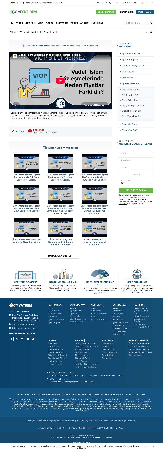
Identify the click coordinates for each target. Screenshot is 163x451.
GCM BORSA (119, 305)
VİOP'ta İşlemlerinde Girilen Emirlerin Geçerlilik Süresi (26, 240)
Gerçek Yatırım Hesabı (138, 346)
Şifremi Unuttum (136, 355)
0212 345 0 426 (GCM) (23, 324)
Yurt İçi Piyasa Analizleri (85, 343)
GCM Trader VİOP (130, 95)
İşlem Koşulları (54, 322)
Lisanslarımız (107, 343)
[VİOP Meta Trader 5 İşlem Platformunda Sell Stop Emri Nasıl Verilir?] (26, 163)
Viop (93, 308)
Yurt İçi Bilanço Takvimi (85, 367)
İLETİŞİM (138, 305)
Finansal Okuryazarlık (133, 65)
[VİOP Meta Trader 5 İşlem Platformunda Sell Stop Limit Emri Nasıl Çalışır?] (26, 194)
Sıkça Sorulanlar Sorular (141, 320)
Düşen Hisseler (119, 325)
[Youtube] (22, 339)
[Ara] (151, 23)
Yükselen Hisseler (120, 328)
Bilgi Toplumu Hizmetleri (63, 420)
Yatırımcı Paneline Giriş (139, 349)
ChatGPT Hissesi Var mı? (60, 375)
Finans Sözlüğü (129, 130)
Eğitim (13, 32)
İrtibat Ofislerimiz (142, 316)
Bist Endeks (118, 319)
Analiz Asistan (81, 361)
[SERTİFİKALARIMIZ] (137, 274)
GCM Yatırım (56, 438)
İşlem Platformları (56, 319)
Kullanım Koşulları (84, 420)
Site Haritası (139, 324)
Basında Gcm (108, 349)
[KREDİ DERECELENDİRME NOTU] (100, 274)
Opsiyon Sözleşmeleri (75, 315)
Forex (50, 308)
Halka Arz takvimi (120, 331)
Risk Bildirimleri (117, 420)
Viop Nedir (96, 311)
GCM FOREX (54, 305)
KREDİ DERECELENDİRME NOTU (100, 283)
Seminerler (127, 77)
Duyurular (106, 358)
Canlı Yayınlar (128, 71)
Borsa (115, 308)
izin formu (123, 203)
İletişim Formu (140, 308)
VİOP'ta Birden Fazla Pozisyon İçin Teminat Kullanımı (94, 242)
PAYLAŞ (19, 131)
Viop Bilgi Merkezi (48, 32)
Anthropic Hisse (71, 382)
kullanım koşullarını (127, 199)
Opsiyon (73, 308)
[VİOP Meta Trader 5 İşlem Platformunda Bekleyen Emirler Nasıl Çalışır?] (94, 163)
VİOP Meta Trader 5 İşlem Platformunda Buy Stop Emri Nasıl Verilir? (60, 177)
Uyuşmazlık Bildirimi (143, 327)
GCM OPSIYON (77, 305)
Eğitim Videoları (130, 83)
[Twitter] (17, 339)
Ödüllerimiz (107, 346)
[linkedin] (28, 339)
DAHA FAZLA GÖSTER (59, 255)
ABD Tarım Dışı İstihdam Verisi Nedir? (106, 375)
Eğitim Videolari (28, 32)
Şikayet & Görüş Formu (141, 312)
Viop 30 (94, 317)
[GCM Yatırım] (23, 13)
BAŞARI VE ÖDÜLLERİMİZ (63, 282)
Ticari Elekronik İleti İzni (89, 428)
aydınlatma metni (141, 201)
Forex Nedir (53, 311)
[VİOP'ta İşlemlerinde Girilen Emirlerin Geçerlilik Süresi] (26, 227)
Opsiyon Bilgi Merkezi (133, 105)
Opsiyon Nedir (76, 311)
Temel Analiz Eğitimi (57, 358)
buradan (144, 446)
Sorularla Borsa (129, 124)
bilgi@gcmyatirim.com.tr (24, 328)
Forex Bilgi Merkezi (131, 100)
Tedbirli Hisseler (119, 334)
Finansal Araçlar (82, 355)
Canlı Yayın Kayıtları (131, 116)
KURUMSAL (108, 340)
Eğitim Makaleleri (131, 53)
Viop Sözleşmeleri (99, 314)
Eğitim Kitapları (130, 59)
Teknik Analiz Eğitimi (57, 355)
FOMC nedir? (80, 375)
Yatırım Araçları (55, 314)
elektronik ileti (133, 197)
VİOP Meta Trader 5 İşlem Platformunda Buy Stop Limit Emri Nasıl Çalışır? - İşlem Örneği (60, 210)
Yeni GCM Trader (130, 89)
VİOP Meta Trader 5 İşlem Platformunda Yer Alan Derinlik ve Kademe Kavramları (94, 210)
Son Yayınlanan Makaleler (60, 372)
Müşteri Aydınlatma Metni (49, 428)
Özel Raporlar (81, 352)
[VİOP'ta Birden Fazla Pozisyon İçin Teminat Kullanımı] (94, 227)
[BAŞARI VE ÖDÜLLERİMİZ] (62, 274)
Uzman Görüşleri (82, 349)
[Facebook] (12, 339)
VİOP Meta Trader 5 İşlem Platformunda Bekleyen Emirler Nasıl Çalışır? (94, 177)
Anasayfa (31, 420)
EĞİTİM (52, 340)
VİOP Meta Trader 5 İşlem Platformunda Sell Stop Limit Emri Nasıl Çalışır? (26, 208)
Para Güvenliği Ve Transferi (141, 352)
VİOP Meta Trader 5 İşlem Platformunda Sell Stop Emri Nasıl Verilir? (26, 177)
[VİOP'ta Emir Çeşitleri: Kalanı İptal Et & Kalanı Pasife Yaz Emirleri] (60, 227)
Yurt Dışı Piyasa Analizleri (86, 346)
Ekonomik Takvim (83, 358)
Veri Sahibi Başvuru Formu (113, 428)
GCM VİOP (96, 305)
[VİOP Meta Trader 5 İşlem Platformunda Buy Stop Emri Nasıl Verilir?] (60, 163)
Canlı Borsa (118, 314)
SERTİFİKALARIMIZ (137, 282)
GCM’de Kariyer (109, 355)
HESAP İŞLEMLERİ (138, 340)
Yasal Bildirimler (43, 420)
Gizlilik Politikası (101, 420)
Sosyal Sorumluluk (110, 352)
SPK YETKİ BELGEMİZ (25, 282)
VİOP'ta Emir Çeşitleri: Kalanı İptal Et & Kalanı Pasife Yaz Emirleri (60, 242)
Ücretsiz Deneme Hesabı (139, 343)
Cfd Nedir (52, 317)
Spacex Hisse (55, 382)
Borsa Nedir (118, 311)
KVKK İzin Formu (69, 428)
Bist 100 (116, 317)
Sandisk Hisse (87, 382)
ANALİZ (79, 340)
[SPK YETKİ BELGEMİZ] (25, 274)
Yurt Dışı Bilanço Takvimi (86, 364)
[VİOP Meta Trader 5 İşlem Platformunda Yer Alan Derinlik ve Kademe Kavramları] (94, 194)
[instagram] (33, 339)
